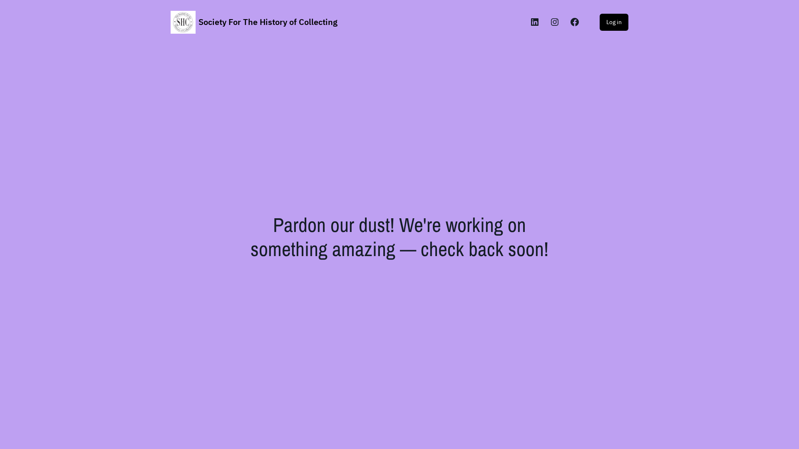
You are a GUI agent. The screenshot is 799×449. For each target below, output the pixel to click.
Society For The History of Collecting (268, 21)
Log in (614, 22)
